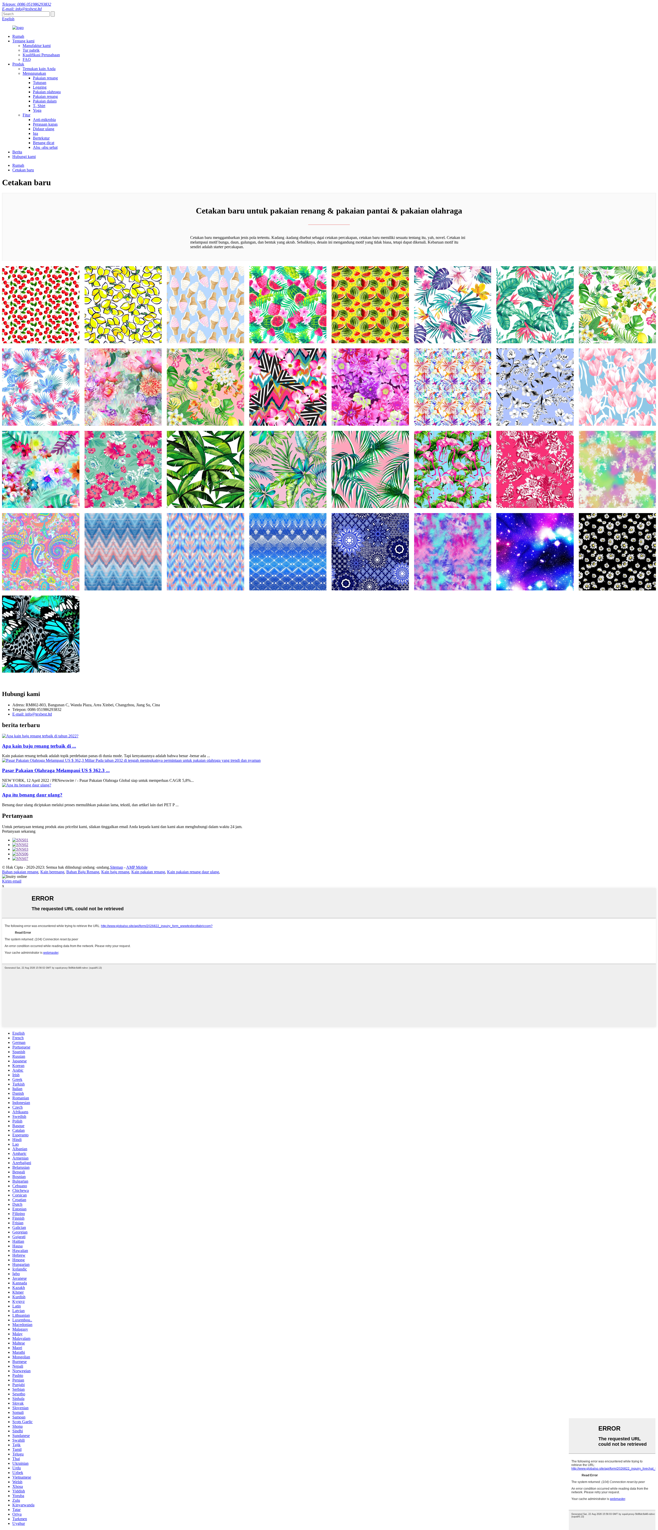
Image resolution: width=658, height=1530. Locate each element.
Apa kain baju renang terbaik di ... (39, 746)
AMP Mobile (137, 867)
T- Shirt (39, 106)
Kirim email (11, 881)
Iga (35, 133)
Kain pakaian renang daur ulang (193, 872)
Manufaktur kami (37, 45)
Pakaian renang (45, 78)
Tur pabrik (31, 50)
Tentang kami (23, 41)
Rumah (18, 36)
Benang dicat (43, 143)
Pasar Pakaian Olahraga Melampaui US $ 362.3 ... (56, 770)
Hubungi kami (24, 156)
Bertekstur (41, 138)
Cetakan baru (23, 170)
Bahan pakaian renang (20, 872)
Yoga (37, 110)
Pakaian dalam (45, 101)
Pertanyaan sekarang (18, 831)
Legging (40, 87)
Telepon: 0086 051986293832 (26, 4)
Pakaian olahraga (47, 92)
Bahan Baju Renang (82, 872)
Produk (18, 64)
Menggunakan (34, 73)
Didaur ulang (43, 129)
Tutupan (39, 82)
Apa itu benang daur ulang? (32, 795)
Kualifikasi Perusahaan (41, 55)
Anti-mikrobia (44, 119)
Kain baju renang (115, 872)
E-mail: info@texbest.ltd (22, 9)
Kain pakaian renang (148, 872)
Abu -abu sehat (45, 147)
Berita (17, 152)
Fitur (26, 115)
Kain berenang (52, 872)
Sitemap (116, 867)
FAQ (27, 59)
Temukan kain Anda (39, 69)
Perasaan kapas (45, 124)
